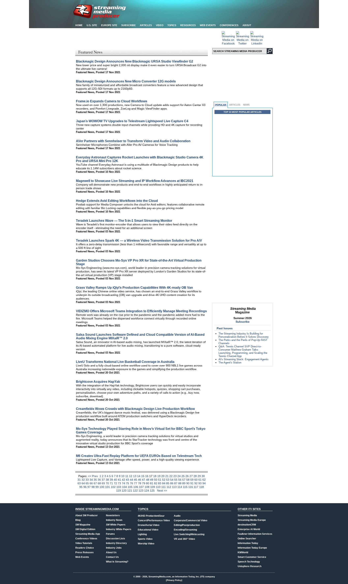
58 (188, 479)
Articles (146, 25)
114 (180, 487)
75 (128, 483)
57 (184, 479)
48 (148, 479)
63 (80, 483)
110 (158, 487)
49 (152, 479)
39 (112, 479)
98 (93, 487)
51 (160, 479)
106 (136, 487)
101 (108, 487)
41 (120, 479)
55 (176, 479)
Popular (220, 105)
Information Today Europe (252, 547)
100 (102, 487)
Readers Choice (84, 547)
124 (147, 490)
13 (135, 476)
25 (183, 476)
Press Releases (84, 552)
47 (144, 479)
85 (168, 483)
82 (156, 483)
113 (174, 487)
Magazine (82, 524)
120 (124, 490)
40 (116, 479)
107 (142, 487)
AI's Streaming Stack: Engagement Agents (243, 359)
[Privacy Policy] (174, 580)
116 (191, 487)
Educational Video (148, 529)
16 (147, 476)
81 (152, 483)
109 (153, 487)
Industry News (114, 520)
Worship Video (146, 543)
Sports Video (145, 539)
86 (172, 483)
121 (130, 490)
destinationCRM (247, 524)
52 (164, 479)
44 (132, 479)
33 (88, 479)
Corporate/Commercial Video (190, 520)
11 (127, 476)
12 (131, 476)
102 (113, 487)
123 (141, 490)
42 (124, 479)
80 (148, 483)
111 (164, 487)
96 (85, 487)
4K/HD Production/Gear (151, 515)
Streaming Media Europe (252, 520)
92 (196, 483)
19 (159, 476)
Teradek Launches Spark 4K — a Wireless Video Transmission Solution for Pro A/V (139, 240)
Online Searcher (247, 538)
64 (84, 483)
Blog (78, 520)
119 (119, 490)
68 (100, 483)
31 (80, 479)
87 (176, 483)
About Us (111, 552)
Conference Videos (86, 538)
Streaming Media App (87, 534)
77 (136, 483)
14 (139, 476)
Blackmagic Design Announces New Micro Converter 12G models (126, 81)
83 (160, 483)
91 (192, 483)
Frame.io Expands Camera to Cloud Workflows (111, 101)
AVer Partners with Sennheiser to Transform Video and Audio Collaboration (133, 141)
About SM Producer (86, 515)
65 (88, 483)
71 (112, 483)
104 (125, 487)
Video (159, 25)
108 (147, 487)
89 (184, 483)
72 (116, 483)
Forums (110, 534)
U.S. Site (92, 25)
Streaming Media (247, 515)
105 (130, 487)
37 (104, 479)
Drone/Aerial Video (148, 525)
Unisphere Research (249, 566)
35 (96, 479)
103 (119, 487)
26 (187, 476)
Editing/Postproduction (187, 525)
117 (196, 487)
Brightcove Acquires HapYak (98, 381)
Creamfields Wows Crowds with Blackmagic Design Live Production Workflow (135, 409)
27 (192, 476)
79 (144, 483)
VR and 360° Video (184, 539)
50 (156, 479)
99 (97, 487)
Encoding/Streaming (185, 529)
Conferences (229, 25)
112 (169, 487)
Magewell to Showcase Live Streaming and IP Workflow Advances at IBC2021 (134, 181)
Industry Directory (116, 543)
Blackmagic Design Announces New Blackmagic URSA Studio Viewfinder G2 (134, 61)
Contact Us (112, 557)
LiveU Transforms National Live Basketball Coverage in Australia (125, 361)
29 (200, 476)
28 (196, 476)
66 (92, 483)
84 (164, 483)
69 (104, 483)
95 (81, 487)
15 (143, 476)
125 (152, 490)
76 (132, 483)
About (246, 25)
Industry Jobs (114, 547)
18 (155, 476)
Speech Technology (249, 561)
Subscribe (128, 25)
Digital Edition (85, 529)
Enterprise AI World (249, 529)
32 (84, 479)
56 (180, 479)
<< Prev (93, 476)
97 (89, 487)
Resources (188, 25)
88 (180, 483)
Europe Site (109, 25)
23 (175, 476)
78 (140, 483)
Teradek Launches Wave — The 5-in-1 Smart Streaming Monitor (124, 220)
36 (100, 479)
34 (92, 479)
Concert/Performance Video (154, 520)
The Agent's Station (230, 362)
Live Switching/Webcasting (189, 534)
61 (200, 479)
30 (203, 476)
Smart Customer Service (252, 557)
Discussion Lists (115, 538)
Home (79, 25)
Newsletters (113, 515)
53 (168, 479)
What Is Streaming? (117, 561)
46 (140, 479)
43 (128, 479)
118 (201, 487)
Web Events (208, 25)
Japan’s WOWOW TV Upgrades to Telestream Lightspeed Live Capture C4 (132, 121)
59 (192, 479)
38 (108, 479)
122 (136, 490)
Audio (177, 515)
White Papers (115, 524)
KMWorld (243, 552)
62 (204, 479)
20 (163, 476)
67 (96, 483)
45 (136, 479)
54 (172, 479)
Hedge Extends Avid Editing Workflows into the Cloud (117, 200)
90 (188, 483)
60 (196, 479)
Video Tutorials (83, 543)
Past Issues (225, 328)
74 (124, 483)
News (246, 105)
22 (171, 476)
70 (108, 483)
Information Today (248, 543)
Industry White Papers (118, 529)
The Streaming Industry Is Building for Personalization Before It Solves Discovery (244, 335)
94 (204, 483)
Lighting (142, 534)
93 (200, 483)
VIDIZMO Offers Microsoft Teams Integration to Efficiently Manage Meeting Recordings (141, 311)
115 (185, 487)
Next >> (162, 490)
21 (167, 476)
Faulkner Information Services (255, 534)
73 (120, 483)
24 (179, 476)
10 (123, 476)
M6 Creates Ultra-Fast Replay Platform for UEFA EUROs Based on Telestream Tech (139, 456)
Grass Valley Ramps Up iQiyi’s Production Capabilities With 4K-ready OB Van (134, 287)
